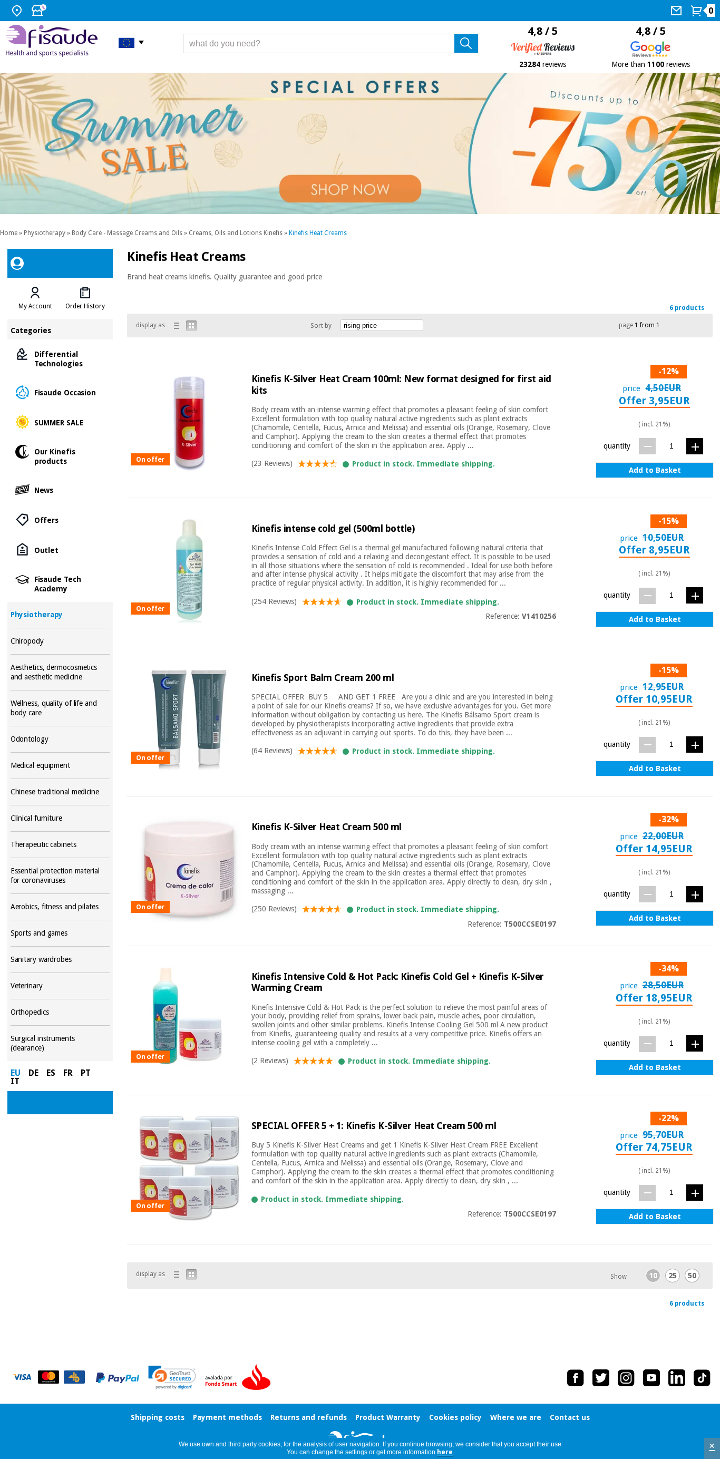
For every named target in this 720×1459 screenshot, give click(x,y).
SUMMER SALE (60, 422)
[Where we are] (18, 10)
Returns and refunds (308, 1417)
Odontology (60, 739)
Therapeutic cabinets (60, 845)
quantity (617, 446)
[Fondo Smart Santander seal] (240, 1377)
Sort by (321, 325)
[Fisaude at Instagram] (626, 1377)
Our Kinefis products (60, 455)
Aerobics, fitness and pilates (60, 907)
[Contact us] (677, 10)
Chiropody (60, 641)
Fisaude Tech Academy (60, 583)
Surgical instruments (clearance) (60, 1043)
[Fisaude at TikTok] (702, 1377)
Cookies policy (455, 1417)
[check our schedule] (40, 10)
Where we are (515, 1417)
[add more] (694, 446)
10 (653, 1275)
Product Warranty (388, 1417)
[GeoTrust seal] (172, 1377)
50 (692, 1275)
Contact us (570, 1417)
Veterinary (60, 986)
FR (68, 1073)
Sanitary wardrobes (60, 959)
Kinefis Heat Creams (318, 233)
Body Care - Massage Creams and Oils (127, 233)
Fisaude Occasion (60, 392)
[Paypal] (117, 1378)
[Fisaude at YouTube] (651, 1377)
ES (50, 1073)
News (60, 489)
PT (86, 1073)
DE (33, 1073)
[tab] (35, 298)
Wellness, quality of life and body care (60, 708)
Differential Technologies (60, 358)
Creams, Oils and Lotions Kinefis (236, 233)
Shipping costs (157, 1417)
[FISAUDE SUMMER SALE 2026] (360, 143)
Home (8, 233)
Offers (60, 519)
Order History (85, 306)
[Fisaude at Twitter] (600, 1377)
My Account (35, 306)
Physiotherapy (44, 233)
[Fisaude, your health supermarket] (54, 42)
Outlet (60, 549)
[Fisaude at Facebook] (575, 1377)
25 (672, 1275)
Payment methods (227, 1417)
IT (15, 1081)
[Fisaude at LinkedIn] (676, 1377)
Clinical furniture (60, 818)
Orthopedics (60, 1012)
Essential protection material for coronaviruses (60, 875)
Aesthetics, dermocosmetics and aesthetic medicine (60, 672)
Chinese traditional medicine (60, 792)
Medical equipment (60, 766)
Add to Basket (655, 470)
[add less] (647, 446)
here (445, 1452)
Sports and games (60, 933)
